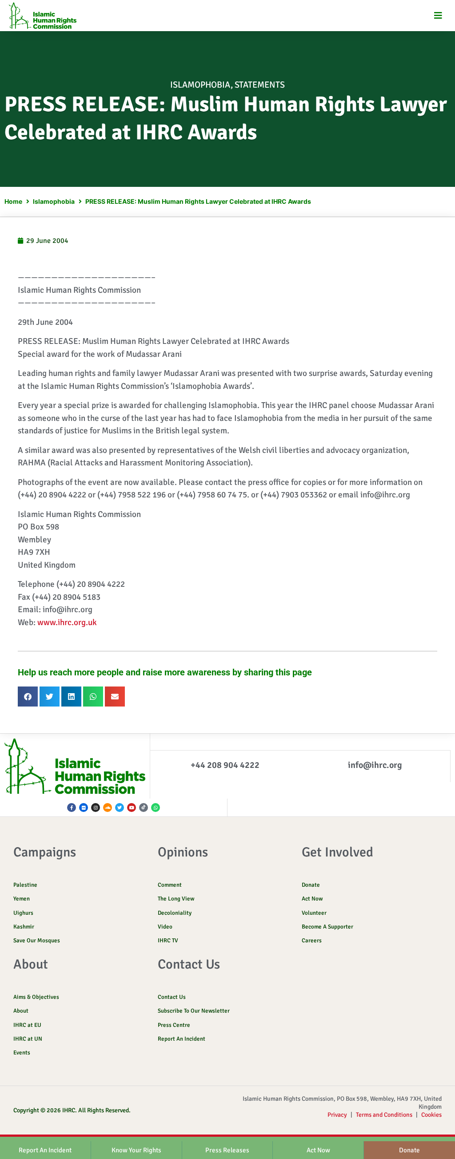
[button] (438, 16)
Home (13, 201)
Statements (260, 84)
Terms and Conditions (384, 1115)
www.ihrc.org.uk (67, 622)
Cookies (431, 1115)
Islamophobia (200, 84)
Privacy (337, 1115)
